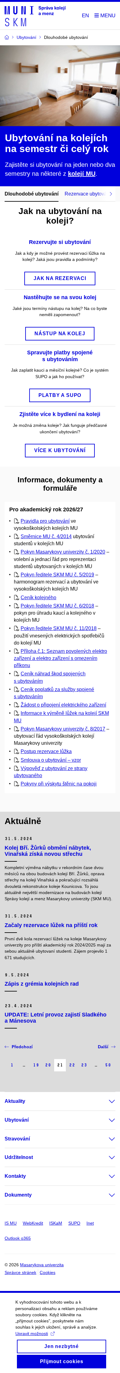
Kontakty (15, 1176)
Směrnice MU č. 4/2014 (46, 536)
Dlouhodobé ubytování (31, 193)
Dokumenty (18, 1195)
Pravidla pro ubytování (45, 521)
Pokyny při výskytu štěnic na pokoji (59, 783)
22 (72, 1065)
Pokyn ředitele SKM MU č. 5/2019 (57, 574)
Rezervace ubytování (88, 193)
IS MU (11, 1223)
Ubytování (17, 1120)
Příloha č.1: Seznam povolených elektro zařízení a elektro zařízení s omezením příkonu (60, 658)
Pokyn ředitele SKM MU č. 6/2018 (57, 605)
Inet (90, 1223)
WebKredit (33, 1223)
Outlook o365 (18, 1238)
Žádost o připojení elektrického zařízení (63, 704)
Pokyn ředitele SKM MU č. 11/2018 (59, 628)
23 (84, 1065)
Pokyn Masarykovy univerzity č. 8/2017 (63, 729)
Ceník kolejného (38, 597)
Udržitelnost (19, 1157)
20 (48, 1065)
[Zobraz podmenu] (106, 1101)
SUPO (74, 1223)
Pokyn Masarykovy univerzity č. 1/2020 (63, 552)
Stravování (17, 1138)
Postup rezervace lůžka (46, 751)
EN (85, 16)
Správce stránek (20, 1272)
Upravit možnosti (31, 1333)
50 (108, 1065)
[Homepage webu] (35, 15)
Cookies (47, 1272)
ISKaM (55, 1223)
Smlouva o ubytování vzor (51, 760)
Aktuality (15, 1101)
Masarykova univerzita (42, 1264)
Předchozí (22, 1046)
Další (103, 1046)
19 (36, 1065)
